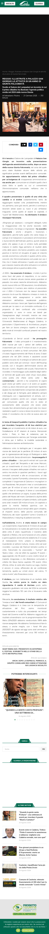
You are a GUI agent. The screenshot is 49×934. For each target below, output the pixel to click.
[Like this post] (24, 145)
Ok (18, 930)
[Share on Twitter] (35, 145)
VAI (43, 749)
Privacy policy (28, 930)
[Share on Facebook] (30, 145)
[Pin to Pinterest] (41, 145)
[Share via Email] (41, 150)
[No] (46, 926)
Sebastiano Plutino (12, 96)
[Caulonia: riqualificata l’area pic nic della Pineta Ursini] (9, 868)
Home (4, 72)
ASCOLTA (10, 4)
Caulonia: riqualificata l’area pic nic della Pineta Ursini (32, 866)
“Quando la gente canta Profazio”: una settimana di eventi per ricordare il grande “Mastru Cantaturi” (31, 816)
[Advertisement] (24, 44)
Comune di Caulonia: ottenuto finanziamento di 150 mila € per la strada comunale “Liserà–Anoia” (33, 882)
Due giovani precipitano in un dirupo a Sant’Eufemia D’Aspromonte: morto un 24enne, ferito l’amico (31, 851)
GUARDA (39, 4)
